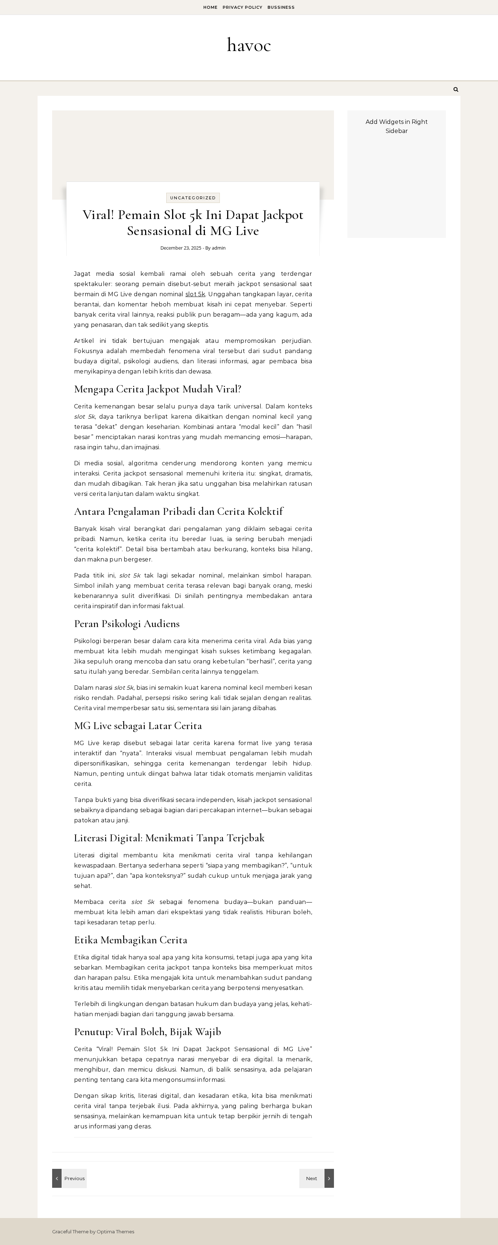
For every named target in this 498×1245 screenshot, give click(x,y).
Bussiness (281, 7)
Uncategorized (193, 197)
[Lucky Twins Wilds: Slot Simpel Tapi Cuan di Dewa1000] (68, 1178)
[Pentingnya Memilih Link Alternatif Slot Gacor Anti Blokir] (317, 1178)
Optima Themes (115, 1231)
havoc (249, 44)
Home (210, 7)
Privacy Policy (242, 7)
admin (219, 247)
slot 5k (196, 294)
